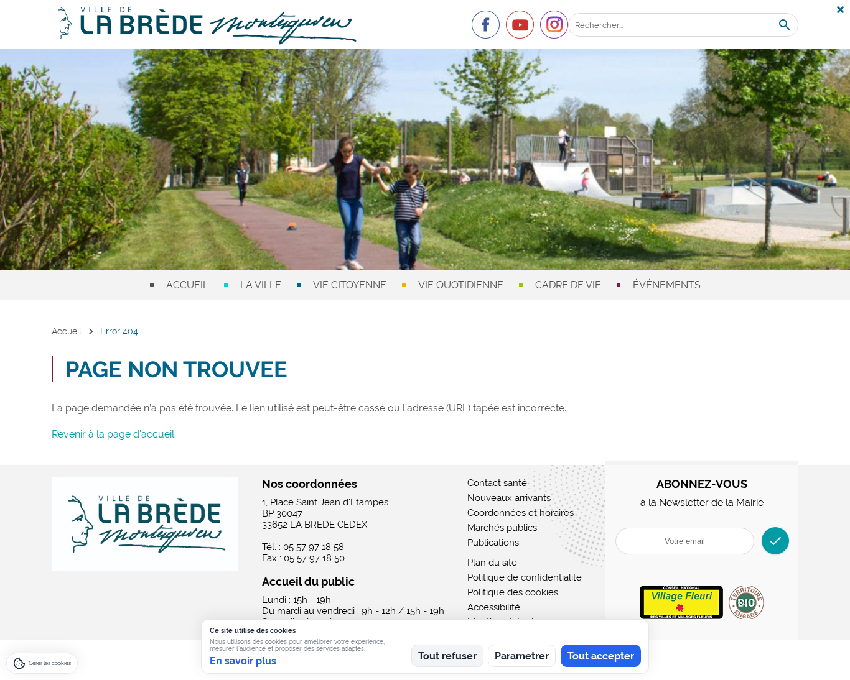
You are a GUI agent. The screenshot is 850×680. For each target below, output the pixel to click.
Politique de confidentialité (524, 577)
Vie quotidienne (460, 285)
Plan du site (492, 562)
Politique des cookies (512, 592)
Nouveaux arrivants (509, 497)
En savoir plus (243, 661)
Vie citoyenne (349, 285)
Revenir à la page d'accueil (113, 434)
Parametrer (522, 656)
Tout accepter (600, 656)
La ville (260, 285)
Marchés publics (502, 527)
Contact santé (497, 483)
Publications (493, 542)
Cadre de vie (568, 285)
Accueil (187, 285)
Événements (667, 285)
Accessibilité (493, 607)
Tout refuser (447, 656)
